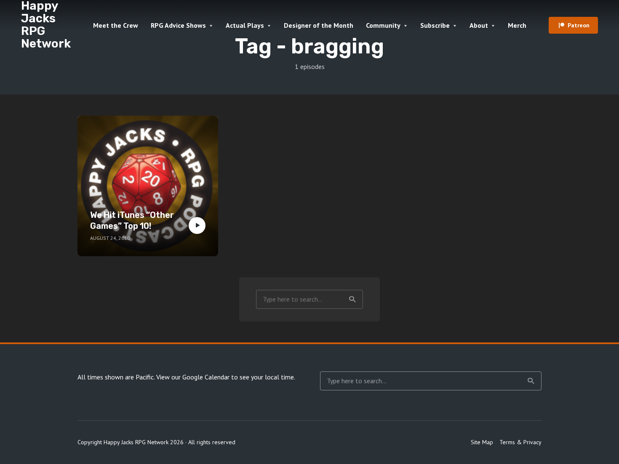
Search (352, 299)
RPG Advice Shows (178, 25)
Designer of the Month (318, 25)
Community (383, 25)
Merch (517, 25)
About (479, 25)
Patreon (579, 25)
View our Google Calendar (192, 377)
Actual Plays (245, 25)
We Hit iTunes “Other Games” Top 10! (132, 220)
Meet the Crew (115, 25)
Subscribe (435, 25)
